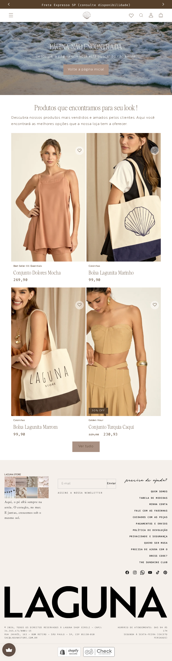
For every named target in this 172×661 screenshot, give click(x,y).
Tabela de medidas (153, 498)
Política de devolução (150, 530)
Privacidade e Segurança (148, 536)
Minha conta (158, 504)
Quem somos (159, 491)
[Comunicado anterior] (9, 4)
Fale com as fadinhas (151, 510)
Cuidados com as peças (150, 517)
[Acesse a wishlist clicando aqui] (131, 15)
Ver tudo (86, 446)
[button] (11, 15)
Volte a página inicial (86, 69)
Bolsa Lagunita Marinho (111, 272)
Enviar (111, 483)
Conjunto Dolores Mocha (37, 272)
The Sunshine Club (153, 562)
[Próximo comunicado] (163, 4)
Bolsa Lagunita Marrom (35, 427)
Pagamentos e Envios (152, 523)
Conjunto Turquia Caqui (111, 427)
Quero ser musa (156, 543)
